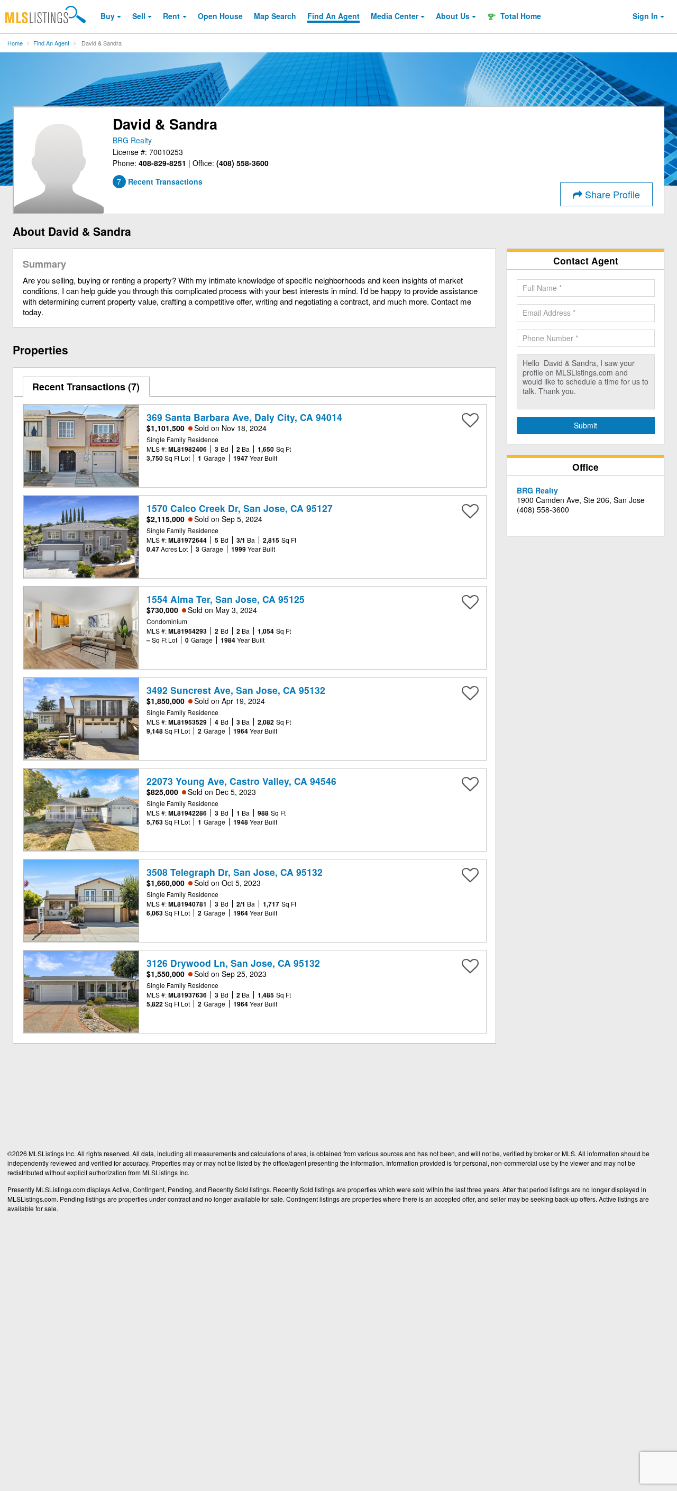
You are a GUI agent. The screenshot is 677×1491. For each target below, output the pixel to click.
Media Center (394, 16)
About (453, 16)
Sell (138, 16)
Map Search (275, 16)
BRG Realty (132, 140)
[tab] (86, 387)
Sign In (645, 16)
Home (15, 43)
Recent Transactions (84, 387)
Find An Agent (51, 43)
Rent (171, 16)
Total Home (519, 16)
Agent (333, 16)
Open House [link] (220, 16)
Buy (107, 16)
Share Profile (611, 194)
